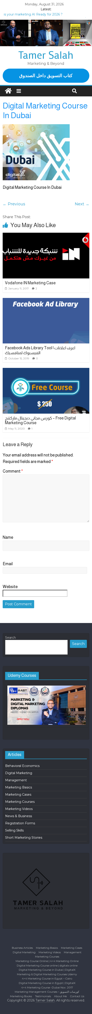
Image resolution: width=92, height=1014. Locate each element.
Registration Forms (20, 823)
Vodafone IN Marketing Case (30, 283)
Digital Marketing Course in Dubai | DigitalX (47, 969)
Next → (82, 204)
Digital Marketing (18, 773)
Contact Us (77, 996)
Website (10, 586)
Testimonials (43, 996)
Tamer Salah (45, 54)
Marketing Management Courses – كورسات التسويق (47, 991)
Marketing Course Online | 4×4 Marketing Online (47, 961)
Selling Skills (14, 830)
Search (10, 638)
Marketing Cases (18, 795)
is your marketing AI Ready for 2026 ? (33, 14)
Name (8, 537)
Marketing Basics (18, 787)
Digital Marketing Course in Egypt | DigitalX (47, 983)
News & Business (18, 816)
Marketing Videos (19, 809)
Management (16, 780)
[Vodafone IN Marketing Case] (46, 255)
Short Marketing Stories (23, 838)
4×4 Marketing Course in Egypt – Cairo (47, 978)
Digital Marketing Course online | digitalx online (47, 965)
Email (8, 564)
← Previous (14, 204)
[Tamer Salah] (8, 91)
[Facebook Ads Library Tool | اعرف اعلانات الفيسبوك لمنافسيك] (46, 321)
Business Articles (22, 947)
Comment (13, 471)
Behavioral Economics (22, 766)
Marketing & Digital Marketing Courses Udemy (47, 974)
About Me (60, 996)
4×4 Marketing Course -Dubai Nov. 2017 (47, 987)
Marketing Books (21, 996)
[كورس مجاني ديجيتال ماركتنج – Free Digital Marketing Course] (46, 391)
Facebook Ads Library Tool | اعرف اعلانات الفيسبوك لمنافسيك (40, 350)
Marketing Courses (20, 802)
